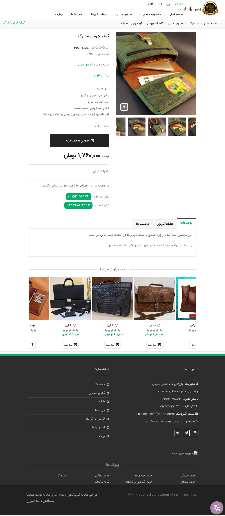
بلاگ (102, 401)
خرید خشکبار (187, 475)
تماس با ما (77, 14)
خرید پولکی (102, 475)
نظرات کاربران (164, 224)
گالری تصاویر (97, 393)
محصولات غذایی (151, 14)
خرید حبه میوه (143, 475)
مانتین (98, 75)
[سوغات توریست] (200, 9)
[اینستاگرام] (195, 433)
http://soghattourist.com (162, 421)
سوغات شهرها (99, 14)
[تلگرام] (186, 433)
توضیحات (186, 223)
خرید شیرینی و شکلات (138, 482)
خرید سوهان (187, 482)
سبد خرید (152, 345)
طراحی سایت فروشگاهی (82, 495)
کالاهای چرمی (85, 64)
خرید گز (61, 475)
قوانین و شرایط (95, 419)
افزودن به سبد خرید (77, 140)
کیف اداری (154, 325)
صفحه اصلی (176, 14)
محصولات (99, 384)
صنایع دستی (124, 14)
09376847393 (78, 205)
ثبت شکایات (101, 482)
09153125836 (78, 196)
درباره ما (58, 14)
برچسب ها (142, 224)
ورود (102, 436)
